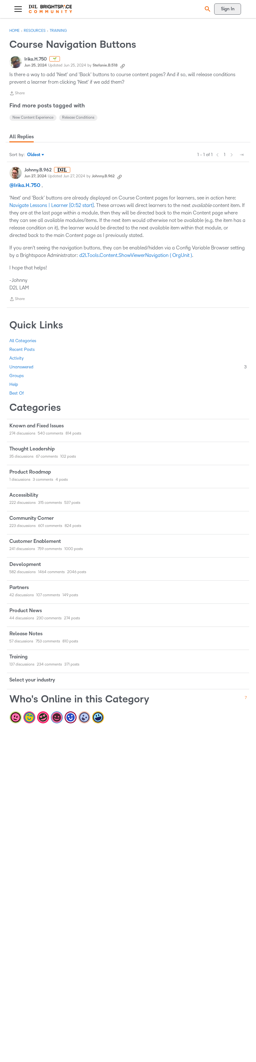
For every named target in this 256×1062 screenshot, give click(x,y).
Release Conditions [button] (78, 118)
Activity (16, 358)
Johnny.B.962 (38, 170)
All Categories (22, 340)
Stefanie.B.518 (105, 65)
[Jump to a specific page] (242, 155)
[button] (206, 8)
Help (13, 384)
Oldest (34, 155)
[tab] (21, 136)
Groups (16, 375)
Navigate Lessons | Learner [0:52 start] (51, 205)
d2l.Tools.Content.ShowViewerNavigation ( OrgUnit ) (135, 255)
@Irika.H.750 (24, 185)
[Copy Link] (122, 65)
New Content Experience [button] (32, 118)
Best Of (16, 393)
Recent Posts (22, 349)
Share (17, 94)
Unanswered (128, 367)
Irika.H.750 (35, 59)
